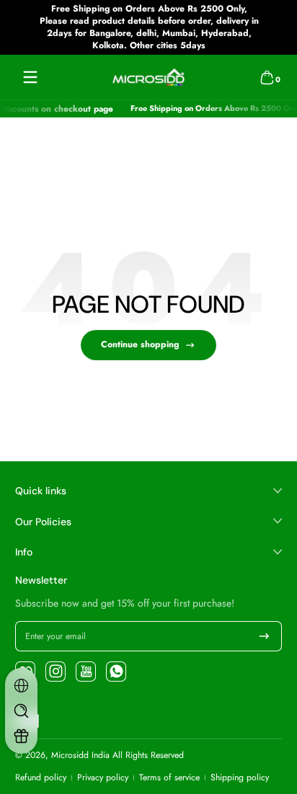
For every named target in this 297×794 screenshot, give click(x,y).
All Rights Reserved (148, 755)
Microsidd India (80, 755)
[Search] (21, 710)
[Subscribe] (264, 636)
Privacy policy (102, 778)
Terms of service (169, 778)
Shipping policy (239, 778)
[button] (267, 77)
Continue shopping (140, 344)
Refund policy (40, 778)
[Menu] (30, 77)
